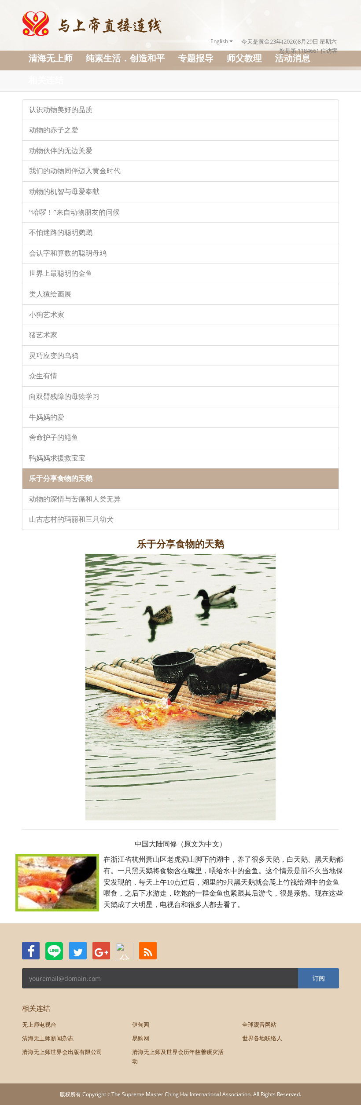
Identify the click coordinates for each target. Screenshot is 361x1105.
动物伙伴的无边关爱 (60, 150)
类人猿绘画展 (50, 294)
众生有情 (43, 376)
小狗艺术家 (46, 314)
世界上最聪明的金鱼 (60, 273)
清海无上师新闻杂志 (48, 1038)
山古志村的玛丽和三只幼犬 (71, 519)
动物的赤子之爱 (53, 130)
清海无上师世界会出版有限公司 (62, 1052)
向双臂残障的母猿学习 (64, 396)
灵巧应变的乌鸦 (53, 355)
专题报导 (196, 58)
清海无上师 (51, 58)
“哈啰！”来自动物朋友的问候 (74, 212)
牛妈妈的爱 (46, 417)
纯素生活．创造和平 (125, 58)
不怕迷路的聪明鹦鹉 (60, 232)
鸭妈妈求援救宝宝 (57, 458)
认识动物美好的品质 (60, 109)
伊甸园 (140, 1024)
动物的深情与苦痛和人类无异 (75, 499)
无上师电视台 (39, 1024)
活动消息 (292, 58)
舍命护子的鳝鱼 (53, 437)
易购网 (140, 1038)
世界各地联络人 (262, 1038)
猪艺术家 (43, 335)
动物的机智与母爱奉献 (64, 191)
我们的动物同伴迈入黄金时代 (75, 171)
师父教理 (244, 58)
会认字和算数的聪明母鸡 (68, 253)
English (219, 41)
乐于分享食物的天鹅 (60, 478)
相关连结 (46, 80)
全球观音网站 (259, 1024)
